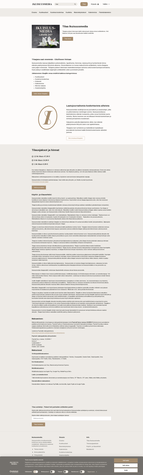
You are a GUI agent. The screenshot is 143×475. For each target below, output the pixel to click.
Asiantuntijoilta (64, 455)
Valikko (105, 4)
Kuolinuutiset (43, 12)
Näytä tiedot (91, 471)
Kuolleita (69, 12)
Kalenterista (92, 12)
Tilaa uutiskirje (38, 424)
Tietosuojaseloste (92, 443)
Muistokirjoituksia (65, 446)
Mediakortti (90, 449)
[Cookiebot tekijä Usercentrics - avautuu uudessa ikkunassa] (14, 472)
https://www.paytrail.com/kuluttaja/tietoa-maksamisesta (48, 333)
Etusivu (34, 12)
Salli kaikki (126, 460)
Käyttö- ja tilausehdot (93, 446)
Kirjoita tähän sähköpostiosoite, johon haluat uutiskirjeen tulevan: (50, 415)
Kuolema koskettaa (57, 12)
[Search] (75, 4)
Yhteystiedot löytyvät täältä (40, 182)
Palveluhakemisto (105, 12)
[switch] (52, 471)
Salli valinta (126, 465)
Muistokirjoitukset (80, 12)
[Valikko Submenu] (109, 4)
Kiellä (126, 470)
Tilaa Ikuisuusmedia (93, 440)
